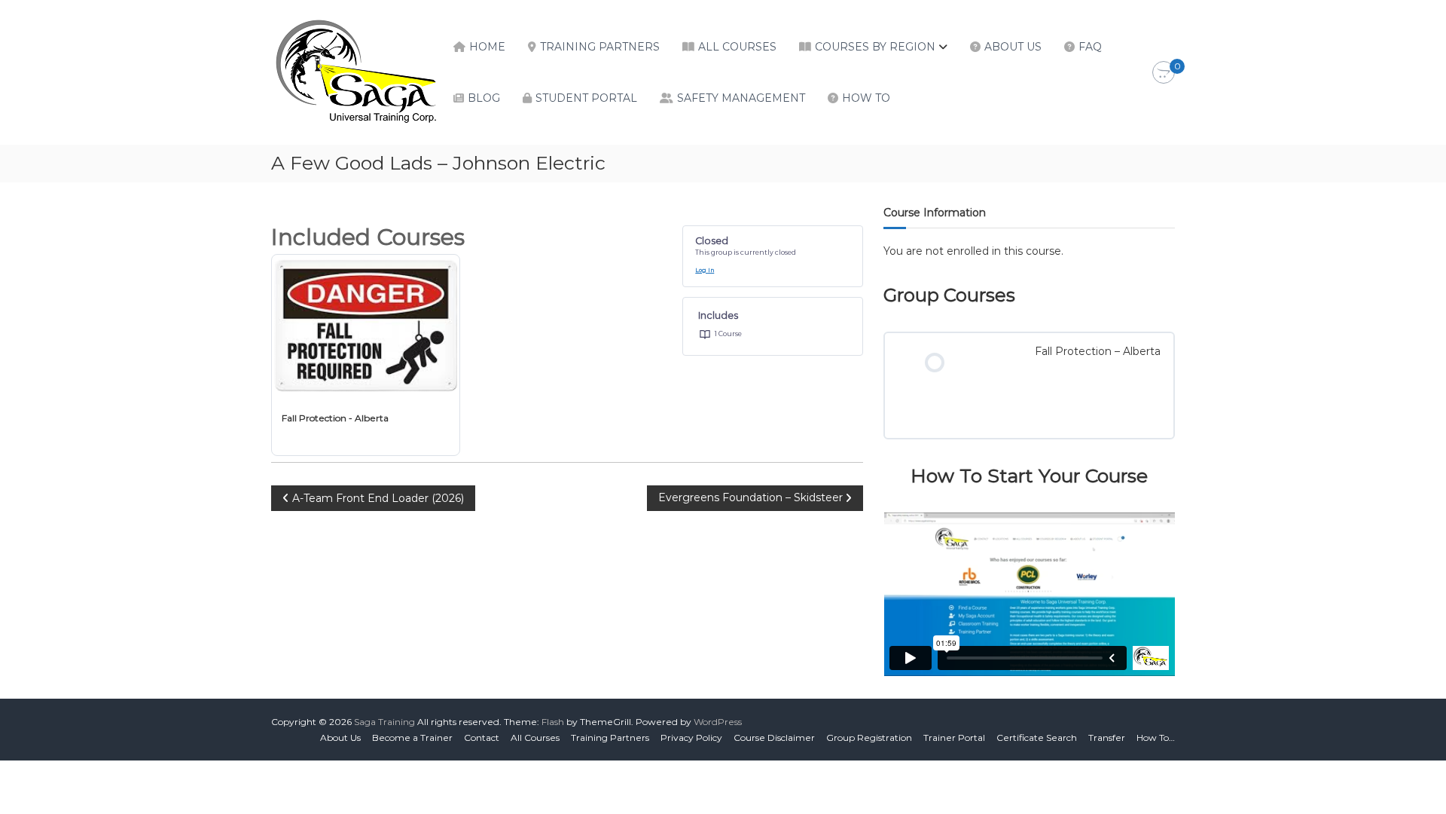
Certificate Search (1036, 737)
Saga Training (384, 721)
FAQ (1090, 47)
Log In (704, 270)
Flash (552, 721)
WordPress (718, 721)
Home (487, 47)
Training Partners (600, 47)
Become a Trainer (412, 737)
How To (866, 98)
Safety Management (741, 98)
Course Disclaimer (774, 737)
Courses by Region (875, 47)
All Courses (737, 47)
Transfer (1106, 737)
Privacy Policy (691, 737)
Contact (481, 737)
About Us (1013, 47)
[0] (1163, 73)
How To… (1155, 737)
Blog (484, 98)
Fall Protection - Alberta (335, 418)
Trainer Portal (954, 737)
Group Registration (869, 737)
